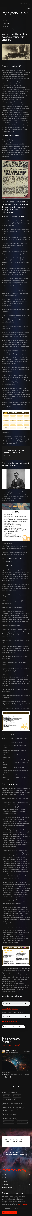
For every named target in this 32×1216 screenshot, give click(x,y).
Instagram (5, 1181)
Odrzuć (16, 1208)
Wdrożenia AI (17, 1096)
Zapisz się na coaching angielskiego (12, 1026)
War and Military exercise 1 (10, 1009)
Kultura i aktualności (8, 28)
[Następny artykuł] (18, 1087)
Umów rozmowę (7, 1187)
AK (3, 3)
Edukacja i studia (8, 1122)
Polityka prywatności (22, 1204)
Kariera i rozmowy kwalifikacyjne (13, 1103)
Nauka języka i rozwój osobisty (12, 1107)
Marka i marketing (22, 1122)
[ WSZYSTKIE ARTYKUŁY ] (10, 1045)
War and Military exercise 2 (10, 1021)
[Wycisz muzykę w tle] (29, 8)
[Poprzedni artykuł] (13, 1087)
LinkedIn (4, 1175)
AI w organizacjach (9, 1099)
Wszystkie (6, 1096)
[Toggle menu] (28, 3)
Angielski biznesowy (9, 1118)
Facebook (5, 1184)
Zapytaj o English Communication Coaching (16, 1153)
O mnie (5, 1193)
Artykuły (20, 1193)
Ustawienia (6, 1208)
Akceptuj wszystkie (9, 1212)
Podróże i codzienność (10, 1111)
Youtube (4, 1178)
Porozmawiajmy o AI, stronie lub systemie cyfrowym (13, 1141)
